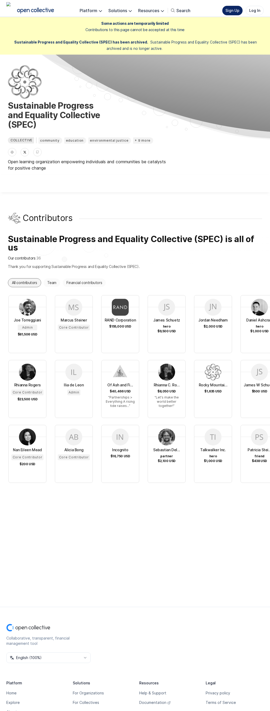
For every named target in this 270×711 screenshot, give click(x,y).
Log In (254, 10)
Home (11, 693)
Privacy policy (218, 693)
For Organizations (88, 693)
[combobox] (48, 657)
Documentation (152, 702)
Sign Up (232, 10)
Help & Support (152, 693)
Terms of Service (221, 702)
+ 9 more (143, 140)
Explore (13, 702)
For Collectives (86, 702)
